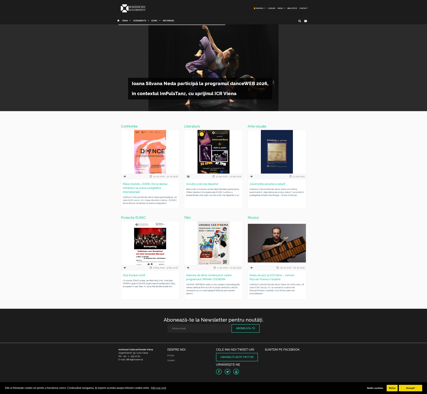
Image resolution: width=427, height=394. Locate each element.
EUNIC (154, 21)
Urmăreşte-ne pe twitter (237, 357)
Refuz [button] (392, 388)
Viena (125, 21)
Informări (168, 21)
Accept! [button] (410, 388)
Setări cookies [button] (375, 388)
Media (280, 8)
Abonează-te (245, 328)
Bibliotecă (292, 8)
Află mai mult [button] (158, 387)
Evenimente (139, 21)
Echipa (170, 355)
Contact (303, 8)
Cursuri (271, 8)
